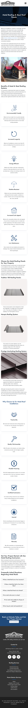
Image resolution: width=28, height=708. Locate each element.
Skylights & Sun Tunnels (14, 683)
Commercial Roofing (14, 668)
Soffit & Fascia (14, 687)
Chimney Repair (14, 686)
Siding (14, 681)
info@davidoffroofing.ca (15, 653)
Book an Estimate (14, 621)
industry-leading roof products (11, 38)
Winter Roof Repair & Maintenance (14, 671)
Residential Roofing (14, 667)
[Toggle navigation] (25, 3)
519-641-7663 (15, 651)
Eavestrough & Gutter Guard (14, 684)
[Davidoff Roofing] (8, 3)
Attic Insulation (14, 689)
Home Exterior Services (14, 677)
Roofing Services (14, 663)
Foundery (14, 704)
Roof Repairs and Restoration (14, 670)
